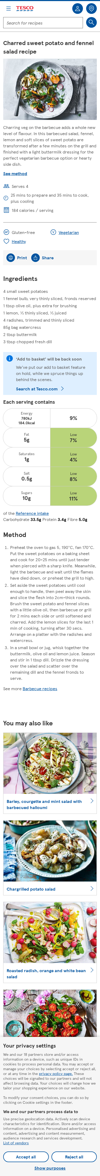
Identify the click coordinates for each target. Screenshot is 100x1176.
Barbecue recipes (40, 688)
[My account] (77, 8)
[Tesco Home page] (25, 8)
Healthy (19, 241)
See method (15, 173)
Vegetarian (69, 232)
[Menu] (8, 8)
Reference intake (32, 513)
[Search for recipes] (91, 22)
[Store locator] (91, 8)
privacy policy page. (56, 1073)
